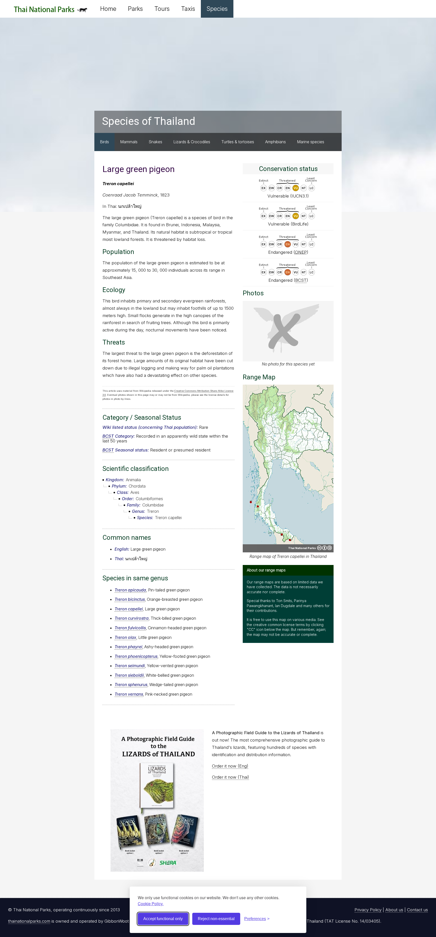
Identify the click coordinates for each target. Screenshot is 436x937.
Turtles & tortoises (237, 141)
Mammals (129, 141)
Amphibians (275, 141)
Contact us (417, 909)
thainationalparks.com (29, 921)
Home (108, 8)
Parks (135, 8)
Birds (104, 141)
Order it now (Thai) (230, 777)
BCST (108, 436)
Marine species (310, 141)
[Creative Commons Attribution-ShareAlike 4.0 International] (324, 548)
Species (217, 8)
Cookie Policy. (151, 903)
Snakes (155, 141)
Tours (162, 8)
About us (394, 909)
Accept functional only (163, 919)
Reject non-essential (216, 919)
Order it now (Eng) (230, 766)
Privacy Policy (368, 909)
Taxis (188, 8)
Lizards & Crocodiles (191, 141)
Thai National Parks (50, 11)
